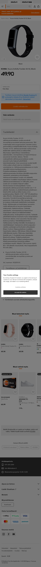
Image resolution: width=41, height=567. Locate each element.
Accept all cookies (20, 292)
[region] (20, 283)
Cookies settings (20, 287)
